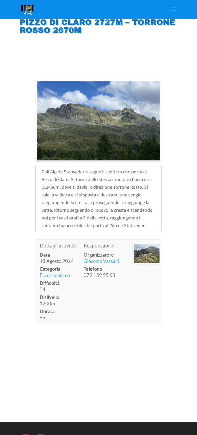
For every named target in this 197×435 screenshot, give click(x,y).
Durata (47, 311)
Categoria (50, 269)
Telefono (93, 269)
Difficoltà (50, 283)
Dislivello (49, 297)
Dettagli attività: (58, 245)
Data (45, 255)
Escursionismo (55, 275)
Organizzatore (99, 255)
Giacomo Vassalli (101, 261)
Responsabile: (99, 245)
